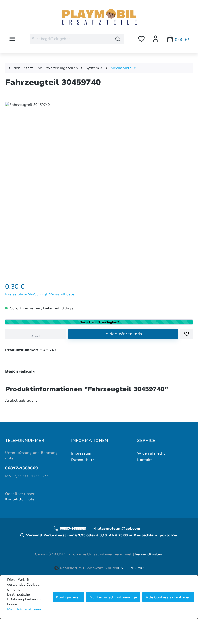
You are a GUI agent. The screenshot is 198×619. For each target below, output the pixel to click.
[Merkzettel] (141, 39)
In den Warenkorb (123, 334)
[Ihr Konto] (155, 39)
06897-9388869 (21, 468)
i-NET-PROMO (131, 568)
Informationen (89, 440)
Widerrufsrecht (151, 453)
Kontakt (144, 459)
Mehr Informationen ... (24, 612)
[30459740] (99, 186)
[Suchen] (118, 39)
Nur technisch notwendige (113, 597)
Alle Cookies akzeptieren (168, 597)
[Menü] (12, 39)
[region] (99, 187)
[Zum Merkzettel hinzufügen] (186, 334)
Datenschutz (82, 459)
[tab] (24, 371)
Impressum (81, 453)
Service (146, 440)
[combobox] (71, 39)
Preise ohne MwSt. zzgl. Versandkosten (41, 294)
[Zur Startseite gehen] (99, 17)
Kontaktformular (20, 499)
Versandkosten (148, 554)
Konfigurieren (68, 597)
